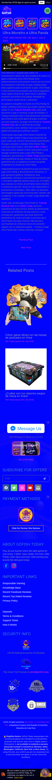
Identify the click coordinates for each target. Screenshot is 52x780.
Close (48, 2)
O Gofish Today (32, 156)
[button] (47, 10)
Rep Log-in (26, 763)
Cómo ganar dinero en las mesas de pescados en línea (26, 336)
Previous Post (26, 239)
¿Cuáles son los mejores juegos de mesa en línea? (25, 395)
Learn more (18, 777)
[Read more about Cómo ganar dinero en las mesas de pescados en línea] (26, 303)
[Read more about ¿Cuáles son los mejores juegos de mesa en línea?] (26, 369)
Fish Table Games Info (15, 37)
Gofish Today (40, 147)
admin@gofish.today (39, 672)
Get (41, 2)
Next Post (26, 247)
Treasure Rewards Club (24, 110)
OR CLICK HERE (26, 459)
